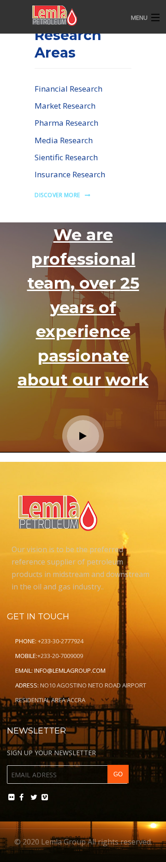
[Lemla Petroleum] (67, 15)
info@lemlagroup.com (70, 670)
